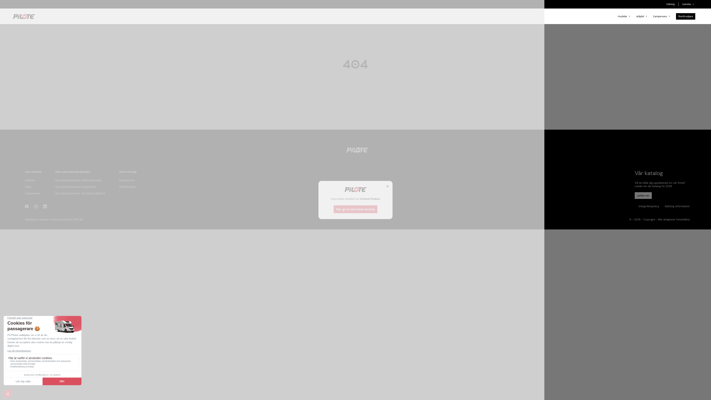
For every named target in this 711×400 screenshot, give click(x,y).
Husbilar (622, 16)
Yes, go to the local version (355, 209)
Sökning (670, 4)
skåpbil (640, 16)
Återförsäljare (685, 16)
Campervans (660, 16)
